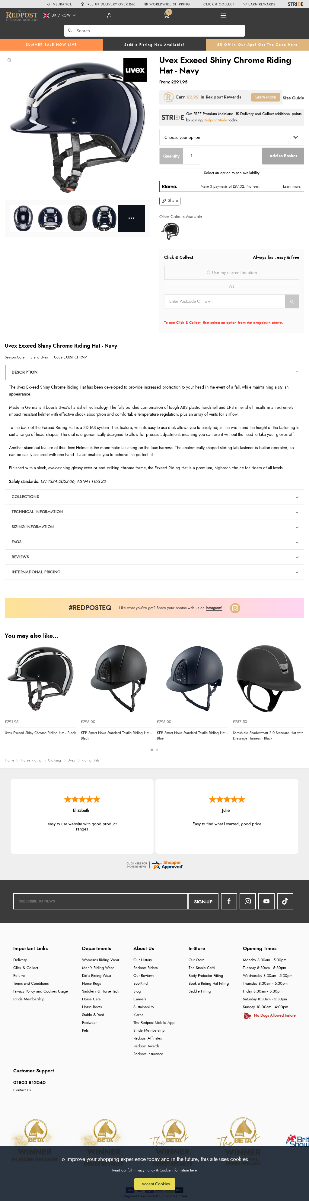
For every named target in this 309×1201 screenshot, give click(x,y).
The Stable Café (202, 968)
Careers (139, 999)
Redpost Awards (146, 1046)
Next (298, 700)
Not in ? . (202, 314)
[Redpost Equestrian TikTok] (285, 901)
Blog (137, 991)
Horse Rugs (91, 984)
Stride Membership (28, 999)
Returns (19, 976)
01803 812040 (29, 1082)
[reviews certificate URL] (154, 864)
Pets (85, 1031)
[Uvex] (135, 69)
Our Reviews (143, 976)
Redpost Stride (215, 120)
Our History (142, 960)
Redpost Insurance (148, 1054)
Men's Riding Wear (98, 968)
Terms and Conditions (31, 984)
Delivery (20, 960)
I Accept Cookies (154, 1184)
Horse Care (91, 999)
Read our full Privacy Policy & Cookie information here (154, 1170)
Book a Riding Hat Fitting (209, 984)
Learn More (265, 97)
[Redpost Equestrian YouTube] (266, 901)
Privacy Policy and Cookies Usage (40, 991)
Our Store (197, 960)
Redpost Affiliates (147, 1038)
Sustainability (143, 1007)
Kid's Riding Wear (96, 976)
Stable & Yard (93, 1015)
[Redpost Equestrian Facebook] (229, 901)
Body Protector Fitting (206, 976)
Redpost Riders (145, 968)
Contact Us (22, 1090)
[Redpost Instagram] (235, 608)
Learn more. (292, 186)
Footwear (89, 1023)
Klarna (138, 1015)
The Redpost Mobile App (153, 1023)
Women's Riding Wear (100, 960)
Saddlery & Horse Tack (100, 991)
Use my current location (234, 273)
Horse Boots (92, 1007)
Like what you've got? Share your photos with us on (170, 608)
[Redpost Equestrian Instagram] (248, 901)
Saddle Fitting (200, 991)
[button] (57, 15)
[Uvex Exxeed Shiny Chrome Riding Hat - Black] (170, 231)
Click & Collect (25, 968)
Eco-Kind (140, 984)
